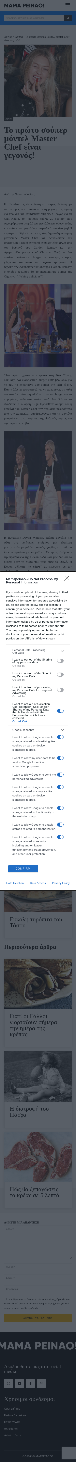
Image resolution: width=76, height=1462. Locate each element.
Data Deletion (15, 883)
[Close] (68, 579)
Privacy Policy (61, 883)
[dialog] (38, 731)
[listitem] (38, 651)
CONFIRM (23, 868)
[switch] (60, 661)
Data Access (38, 883)
